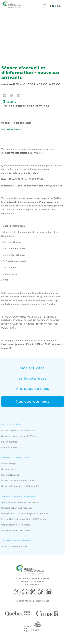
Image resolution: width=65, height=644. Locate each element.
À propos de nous (32, 389)
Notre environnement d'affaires (19, 436)
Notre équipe (8, 463)
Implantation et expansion (16, 524)
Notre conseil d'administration (18, 480)
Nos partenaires (10, 475)
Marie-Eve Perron (11, 129)
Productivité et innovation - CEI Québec (24, 519)
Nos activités (32, 368)
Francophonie (9, 447)
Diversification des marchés (16, 508)
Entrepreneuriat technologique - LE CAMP (25, 513)
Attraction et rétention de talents (20, 502)
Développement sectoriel (15, 530)
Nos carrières (8, 469)
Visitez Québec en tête (14, 546)
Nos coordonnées (33, 401)
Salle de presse (32, 378)
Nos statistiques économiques (18, 430)
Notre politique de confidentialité (20, 486)
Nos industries (9, 442)
